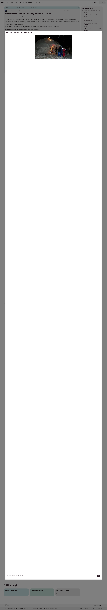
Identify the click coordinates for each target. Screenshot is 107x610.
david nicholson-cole (12, 575)
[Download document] (98, 576)
